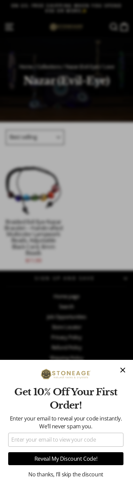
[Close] (123, 370)
